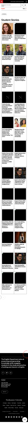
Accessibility (22, 411)
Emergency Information (6, 411)
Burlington (14, 403)
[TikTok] (22, 417)
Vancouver (21, 407)
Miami (4, 405)
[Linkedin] (14, 417)
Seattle (6, 407)
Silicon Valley (11, 407)
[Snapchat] (19, 417)
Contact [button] (5, 391)
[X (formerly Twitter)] (9, 417)
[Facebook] (6, 417)
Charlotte (19, 403)
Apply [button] (25, 419)
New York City (13, 405)
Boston (9, 403)
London (23, 403)
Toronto (16, 407)
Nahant (7, 405)
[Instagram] (16, 417)
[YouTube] (11, 417)
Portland (23, 405)
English (3, 8)
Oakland (19, 405)
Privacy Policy (15, 411)
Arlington (5, 403)
